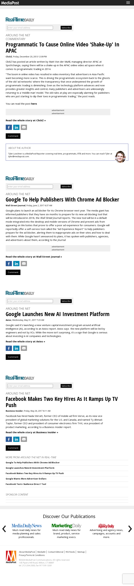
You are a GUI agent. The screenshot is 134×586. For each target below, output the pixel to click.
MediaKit (41, 552)
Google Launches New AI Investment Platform (30, 468)
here (34, 103)
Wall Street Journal (15, 205)
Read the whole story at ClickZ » (26, 120)
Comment (13, 135)
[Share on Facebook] (9, 127)
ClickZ (9, 56)
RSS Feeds (70, 552)
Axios (8, 320)
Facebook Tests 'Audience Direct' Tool (26, 484)
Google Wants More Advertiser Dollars (26, 478)
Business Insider (14, 411)
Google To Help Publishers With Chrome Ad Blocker (33, 462)
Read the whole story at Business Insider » (32, 432)
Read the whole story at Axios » (25, 341)
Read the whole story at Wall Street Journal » (34, 256)
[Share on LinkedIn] (16, 127)
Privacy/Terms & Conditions (32, 555)
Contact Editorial (55, 552)
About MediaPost (27, 552)
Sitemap (81, 552)
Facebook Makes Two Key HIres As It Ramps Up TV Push (35, 473)
